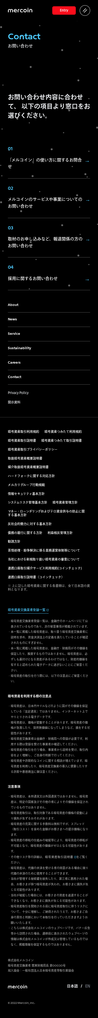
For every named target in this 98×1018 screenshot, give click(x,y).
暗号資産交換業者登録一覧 (26, 610)
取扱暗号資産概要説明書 (25, 459)
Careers (14, 362)
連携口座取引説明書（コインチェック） (36, 577)
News (12, 319)
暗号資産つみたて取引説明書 (61, 441)
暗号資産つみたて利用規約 (63, 432)
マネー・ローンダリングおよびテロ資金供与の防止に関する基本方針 (46, 513)
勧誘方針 (14, 542)
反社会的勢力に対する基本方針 (30, 524)
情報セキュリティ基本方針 (26, 494)
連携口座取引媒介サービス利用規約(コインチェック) (45, 568)
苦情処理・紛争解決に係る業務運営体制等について (44, 551)
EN (87, 986)
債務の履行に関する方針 (25, 533)
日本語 (72, 986)
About (13, 305)
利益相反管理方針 (60, 533)
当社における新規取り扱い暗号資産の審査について (44, 560)
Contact (14, 377)
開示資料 (14, 402)
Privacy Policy (18, 392)
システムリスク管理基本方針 (27, 503)
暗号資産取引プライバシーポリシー (32, 450)
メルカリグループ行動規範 (26, 485)
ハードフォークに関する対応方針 (31, 476)
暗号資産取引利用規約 (23, 432)
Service (14, 334)
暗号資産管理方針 (65, 503)
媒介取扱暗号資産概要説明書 (28, 467)
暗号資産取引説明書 (22, 441)
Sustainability (19, 348)
